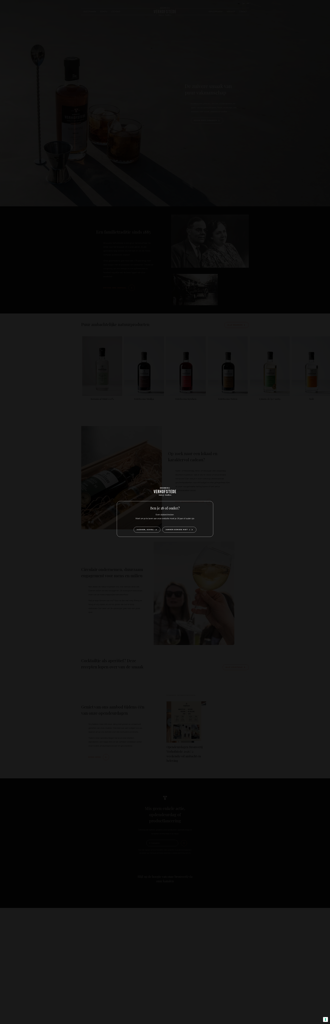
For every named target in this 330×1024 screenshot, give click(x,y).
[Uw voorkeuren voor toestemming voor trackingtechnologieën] (325, 1019)
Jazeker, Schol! (145, 530)
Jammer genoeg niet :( (178, 530)
